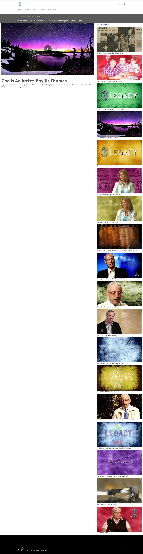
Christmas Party (76, 21)
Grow (35, 10)
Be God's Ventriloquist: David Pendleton (31, 21)
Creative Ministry (37, 16)
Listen (27, 10)
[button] (48, 49)
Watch (20, 10)
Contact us (52, 10)
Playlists (24, 16)
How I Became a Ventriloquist (58, 21)
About (42, 10)
